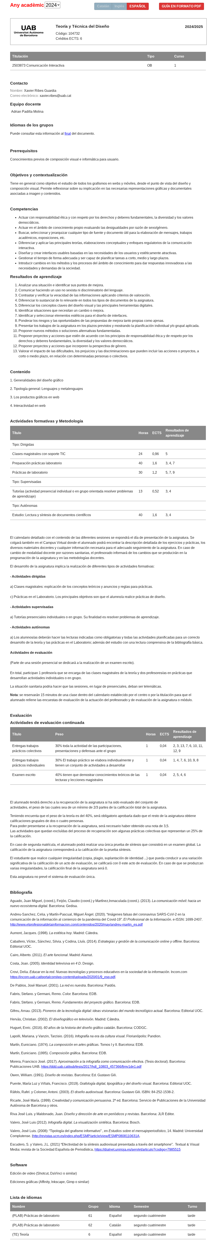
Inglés (119, 6)
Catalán (103, 6)
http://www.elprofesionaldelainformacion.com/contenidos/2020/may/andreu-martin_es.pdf (76, 924)
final (68, 133)
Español (138, 6)
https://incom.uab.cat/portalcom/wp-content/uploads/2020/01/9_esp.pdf (62, 977)
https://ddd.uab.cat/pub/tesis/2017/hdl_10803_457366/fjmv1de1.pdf (91, 1066)
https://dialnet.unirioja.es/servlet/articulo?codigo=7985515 (137, 1149)
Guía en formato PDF (181, 6)
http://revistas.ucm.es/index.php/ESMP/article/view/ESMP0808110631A (86, 1136)
